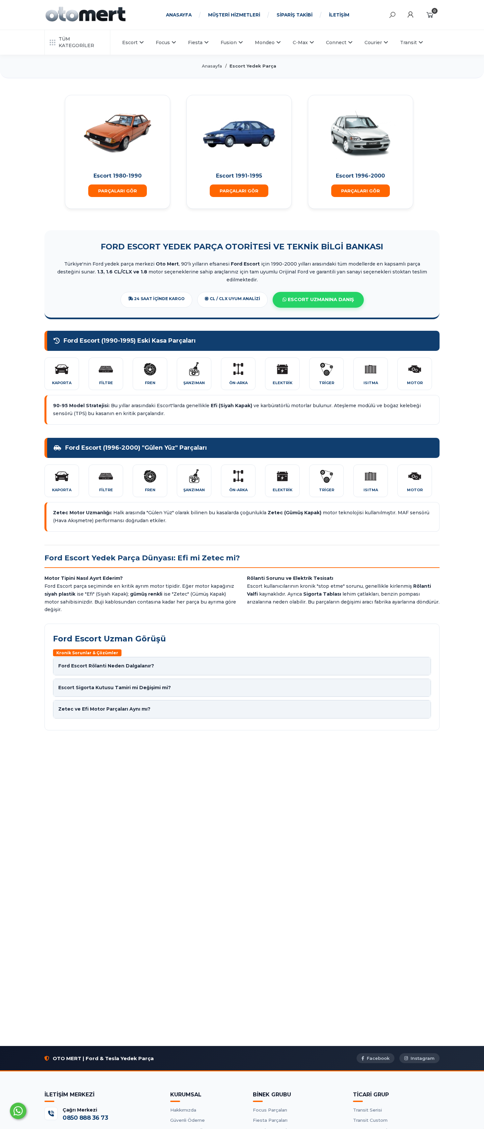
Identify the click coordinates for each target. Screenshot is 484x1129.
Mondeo (265, 42)
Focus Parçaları (270, 1110)
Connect (336, 42)
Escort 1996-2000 (360, 176)
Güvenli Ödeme (187, 1120)
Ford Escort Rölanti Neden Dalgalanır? (106, 666)
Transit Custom (370, 1120)
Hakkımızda (183, 1110)
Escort (130, 42)
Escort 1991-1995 (239, 176)
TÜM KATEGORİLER (76, 42)
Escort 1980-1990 (118, 176)
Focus (163, 42)
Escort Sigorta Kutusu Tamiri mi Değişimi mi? (114, 688)
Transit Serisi (367, 1110)
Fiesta (195, 42)
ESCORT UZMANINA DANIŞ (320, 299)
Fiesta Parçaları (270, 1120)
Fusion (229, 42)
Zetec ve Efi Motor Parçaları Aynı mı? (104, 709)
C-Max (300, 42)
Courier (373, 42)
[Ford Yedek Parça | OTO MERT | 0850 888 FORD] (85, 21)
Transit (408, 42)
